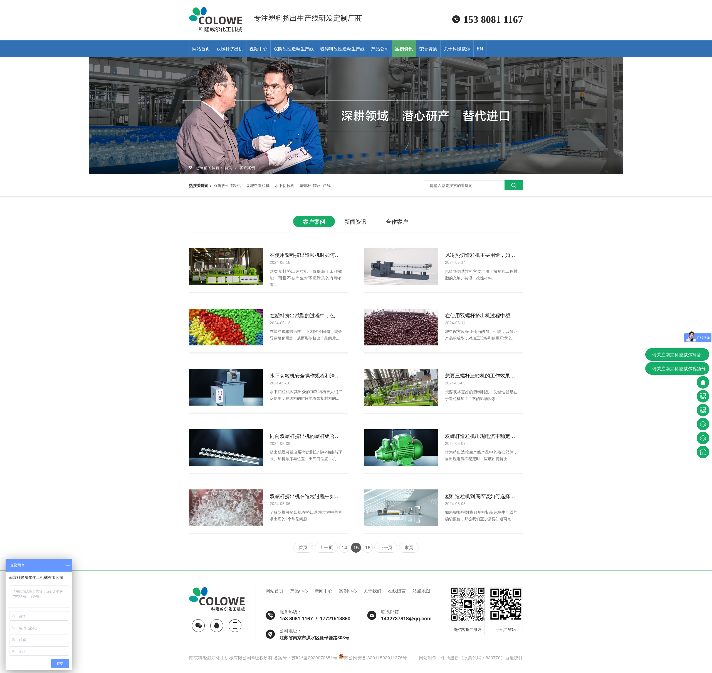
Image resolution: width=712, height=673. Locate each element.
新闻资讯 (355, 221)
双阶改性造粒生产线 (294, 48)
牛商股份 (450, 657)
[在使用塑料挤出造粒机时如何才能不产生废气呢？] (226, 266)
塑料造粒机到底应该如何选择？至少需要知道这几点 (481, 495)
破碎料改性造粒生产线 (342, 48)
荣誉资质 (428, 48)
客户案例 (247, 167)
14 (344, 547)
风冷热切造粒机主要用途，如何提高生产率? (481, 254)
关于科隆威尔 (457, 48)
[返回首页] (703, 452)
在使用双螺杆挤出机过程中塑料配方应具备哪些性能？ (481, 315)
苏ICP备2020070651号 (314, 657)
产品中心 (299, 590)
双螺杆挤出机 (229, 48)
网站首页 (201, 48)
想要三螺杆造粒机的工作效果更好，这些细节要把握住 (481, 375)
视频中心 (258, 48)
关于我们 (372, 590)
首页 (228, 167)
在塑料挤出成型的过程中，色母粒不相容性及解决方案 (306, 315)
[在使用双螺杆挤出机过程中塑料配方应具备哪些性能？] (401, 327)
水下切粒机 (284, 185)
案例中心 (348, 590)
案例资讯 (404, 48)
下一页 (385, 547)
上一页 (326, 547)
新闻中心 (323, 590)
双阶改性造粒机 (227, 185)
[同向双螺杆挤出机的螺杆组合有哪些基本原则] (226, 447)
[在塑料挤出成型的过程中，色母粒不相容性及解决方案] (226, 327)
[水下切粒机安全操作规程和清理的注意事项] (226, 387)
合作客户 (397, 221)
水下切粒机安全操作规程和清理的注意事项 (306, 375)
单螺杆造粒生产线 (315, 185)
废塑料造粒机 (258, 185)
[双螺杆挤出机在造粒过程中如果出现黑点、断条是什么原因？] (226, 507)
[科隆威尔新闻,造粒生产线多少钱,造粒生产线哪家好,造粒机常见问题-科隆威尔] (216, 30)
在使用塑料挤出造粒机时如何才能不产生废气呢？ (306, 254)
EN (480, 48)
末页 (408, 547)
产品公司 (380, 48)
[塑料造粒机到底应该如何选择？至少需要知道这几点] (401, 507)
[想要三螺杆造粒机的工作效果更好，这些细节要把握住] (401, 387)
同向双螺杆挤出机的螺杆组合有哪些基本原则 (306, 435)
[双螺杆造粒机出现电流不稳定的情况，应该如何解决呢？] (401, 447)
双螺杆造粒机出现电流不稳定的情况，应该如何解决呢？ (481, 435)
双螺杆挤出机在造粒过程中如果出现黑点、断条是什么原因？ (306, 495)
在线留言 (397, 590)
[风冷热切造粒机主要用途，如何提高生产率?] (401, 266)
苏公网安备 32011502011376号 (375, 657)
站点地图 (421, 590)
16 (367, 547)
